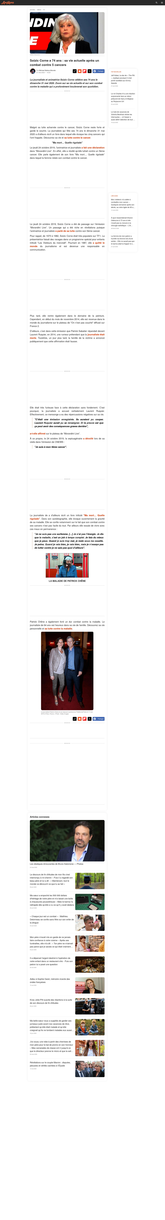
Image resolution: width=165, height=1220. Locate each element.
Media (39, 9)
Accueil (32, 9)
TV (44, 9)
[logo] (8, 2)
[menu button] (161, 2)
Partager (101, 71)
